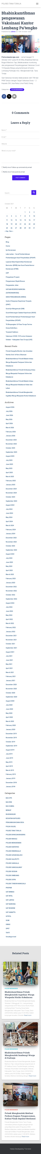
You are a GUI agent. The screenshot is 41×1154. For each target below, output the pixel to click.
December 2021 (11, 635)
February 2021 (11, 676)
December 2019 (11, 733)
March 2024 (10, 525)
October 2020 (10, 693)
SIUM (7, 920)
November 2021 (11, 640)
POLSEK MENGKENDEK (17, 89)
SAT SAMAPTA (10, 912)
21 (20, 224)
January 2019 (10, 778)
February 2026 (11, 432)
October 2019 (10, 742)
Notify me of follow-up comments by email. (17, 167)
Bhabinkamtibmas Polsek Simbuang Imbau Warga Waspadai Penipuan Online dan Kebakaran (20, 373)
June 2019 (9, 758)
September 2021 (11, 648)
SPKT (7, 928)
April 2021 (9, 668)
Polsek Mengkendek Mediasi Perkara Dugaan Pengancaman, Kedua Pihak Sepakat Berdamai (20, 1116)
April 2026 (9, 423)
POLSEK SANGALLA (12, 863)
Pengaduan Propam (13, 277)
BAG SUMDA (10, 806)
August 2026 (10, 407)
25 (7, 228)
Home (8, 246)
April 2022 (9, 619)
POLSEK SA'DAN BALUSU (14, 855)
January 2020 (10, 729)
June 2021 (9, 660)
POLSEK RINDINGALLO (13, 851)
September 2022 (11, 599)
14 (20, 220)
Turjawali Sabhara (12, 332)
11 (7, 220)
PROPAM (9, 888)
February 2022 (11, 627)
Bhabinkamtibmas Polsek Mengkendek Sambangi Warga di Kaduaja (20, 1055)
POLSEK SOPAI (11, 879)
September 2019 (11, 746)
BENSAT (8, 810)
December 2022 (11, 587)
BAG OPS (9, 798)
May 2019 (9, 762)
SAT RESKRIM (10, 908)
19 (11, 224)
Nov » (11, 231)
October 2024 (10, 497)
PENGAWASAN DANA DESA (15, 822)
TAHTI (8, 932)
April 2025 (9, 472)
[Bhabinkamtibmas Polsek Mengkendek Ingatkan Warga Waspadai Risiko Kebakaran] (20, 973)
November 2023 (11, 542)
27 (16, 228)
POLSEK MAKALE (11, 839)
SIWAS (8, 924)
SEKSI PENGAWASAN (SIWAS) (16, 297)
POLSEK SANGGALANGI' (14, 867)
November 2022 (11, 591)
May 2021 (9, 664)
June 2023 (9, 562)
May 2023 (9, 566)
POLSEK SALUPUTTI (12, 859)
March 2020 (10, 721)
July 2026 (9, 411)
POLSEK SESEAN (11, 871)
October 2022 (10, 595)
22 (25, 224)
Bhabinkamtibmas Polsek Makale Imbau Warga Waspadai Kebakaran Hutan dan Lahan (19, 384)
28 (20, 228)
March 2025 (10, 476)
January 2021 (10, 680)
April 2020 (9, 717)
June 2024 (9, 513)
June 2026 (9, 415)
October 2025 (10, 448)
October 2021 (10, 644)
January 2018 (10, 786)
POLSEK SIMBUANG (12, 875)
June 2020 (9, 709)
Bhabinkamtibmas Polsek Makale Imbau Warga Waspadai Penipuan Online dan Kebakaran (19, 362)
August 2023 (10, 554)
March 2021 (10, 672)
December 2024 (11, 489)
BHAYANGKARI (11, 814)
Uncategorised (11, 937)
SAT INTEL (9, 896)
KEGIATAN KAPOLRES (13, 818)
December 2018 (11, 782)
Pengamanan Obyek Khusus (15, 281)
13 (16, 220)
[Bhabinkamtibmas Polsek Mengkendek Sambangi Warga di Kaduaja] (20, 1034)
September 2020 (11, 697)
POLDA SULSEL (11, 826)
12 (11, 220)
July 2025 (9, 460)
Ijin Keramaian (11, 250)
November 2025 (11, 444)
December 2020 (11, 684)
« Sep (6, 231)
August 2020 (10, 701)
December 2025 (11, 440)
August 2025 (10, 456)
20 (16, 224)
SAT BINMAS (10, 892)
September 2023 (11, 550)
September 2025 (11, 452)
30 (29, 228)
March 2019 (10, 770)
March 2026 (10, 427)
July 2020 (9, 705)
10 (34, 216)
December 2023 (11, 538)
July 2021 (9, 656)
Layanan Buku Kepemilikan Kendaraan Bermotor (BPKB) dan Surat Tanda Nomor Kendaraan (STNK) (20, 265)
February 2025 (11, 480)
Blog (7, 242)
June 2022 (9, 611)
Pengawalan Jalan (12, 285)
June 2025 (9, 464)
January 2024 (10, 533)
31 (34, 228)
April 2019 (9, 766)
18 (7, 224)
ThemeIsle (27, 1149)
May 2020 (9, 713)
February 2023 (11, 578)
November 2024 (11, 493)
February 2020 (11, 725)
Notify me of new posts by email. (14, 172)
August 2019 (10, 750)
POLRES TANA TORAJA (13, 830)
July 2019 (9, 754)
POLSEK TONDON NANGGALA (16, 883)
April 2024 (9, 521)
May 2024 (9, 517)
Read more (27, 1015)
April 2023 (9, 570)
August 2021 (10, 652)
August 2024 (10, 505)
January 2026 (10, 436)
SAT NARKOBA (11, 904)
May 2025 (9, 468)
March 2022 (10, 623)
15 (25, 220)
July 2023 (9, 558)
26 (11, 228)
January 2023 (10, 583)
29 (25, 228)
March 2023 (10, 574)
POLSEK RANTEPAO (12, 847)
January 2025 (10, 485)
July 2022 (9, 607)
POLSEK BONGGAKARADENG (15, 835)
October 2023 (10, 546)
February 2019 (11, 774)
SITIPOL (8, 916)
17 (34, 220)
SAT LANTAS (10, 900)
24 (34, 224)
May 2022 (9, 615)
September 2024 (11, 501)
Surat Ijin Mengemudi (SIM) (15, 309)
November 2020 (11, 689)
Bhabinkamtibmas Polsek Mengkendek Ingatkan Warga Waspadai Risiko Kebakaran (19, 995)
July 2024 (9, 509)
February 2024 (11, 529)
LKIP (7, 273)
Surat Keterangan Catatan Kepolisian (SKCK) (21, 313)
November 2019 (11, 737)
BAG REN (9, 802)
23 (29, 224)
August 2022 (10, 603)
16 (29, 220)
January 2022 (10, 631)
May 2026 (9, 419)
